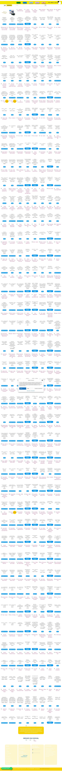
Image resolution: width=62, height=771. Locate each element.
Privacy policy (29, 390)
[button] (42, 380)
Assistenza (8, 756)
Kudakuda (7, 748)
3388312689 (25, 755)
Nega (28, 388)
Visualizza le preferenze (38, 388)
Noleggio (7, 751)
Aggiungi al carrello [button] (12, 24)
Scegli (35, 24)
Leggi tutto (4, 24)
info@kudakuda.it (24, 756)
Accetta (21, 388)
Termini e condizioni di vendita (11, 763)
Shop (49, 2)
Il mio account (57, 2)
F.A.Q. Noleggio (8, 753)
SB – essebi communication (45, 768)
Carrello (52, 2)
